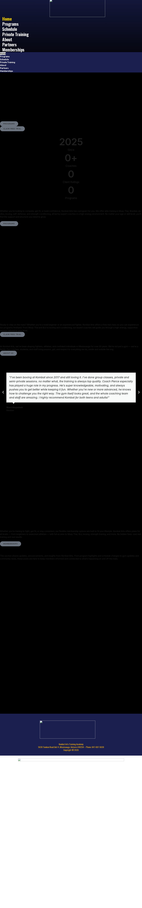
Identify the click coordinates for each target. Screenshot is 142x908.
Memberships (13, 49)
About (3, 65)
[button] (3, 392)
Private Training (15, 34)
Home (3, 53)
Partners (4, 68)
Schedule (4, 59)
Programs (4, 56)
